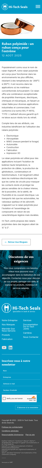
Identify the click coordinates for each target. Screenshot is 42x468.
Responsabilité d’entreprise (12, 435)
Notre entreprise (9, 320)
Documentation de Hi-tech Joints (30, 326)
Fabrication (7, 339)
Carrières (27, 333)
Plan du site (30, 435)
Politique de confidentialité (12, 427)
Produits (6, 335)
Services (27, 320)
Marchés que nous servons (8, 329)
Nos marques (8, 324)
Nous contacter (30, 337)
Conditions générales (10, 431)
